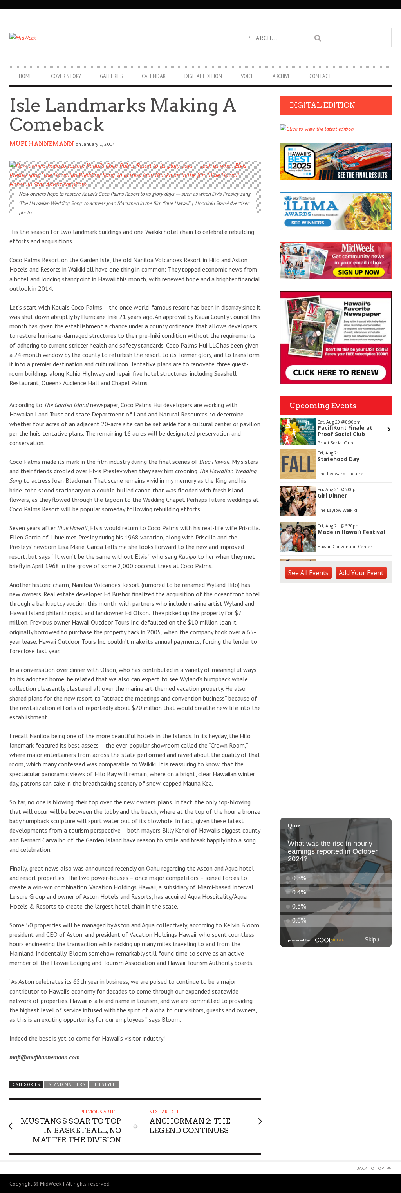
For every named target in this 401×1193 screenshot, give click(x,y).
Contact (320, 76)
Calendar (154, 76)
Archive (282, 76)
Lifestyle (104, 1084)
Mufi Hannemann (41, 143)
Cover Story (66, 76)
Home (25, 76)
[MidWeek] (104, 37)
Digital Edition (203, 76)
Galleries (111, 76)
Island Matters (66, 1084)
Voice (247, 76)
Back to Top (370, 1168)
